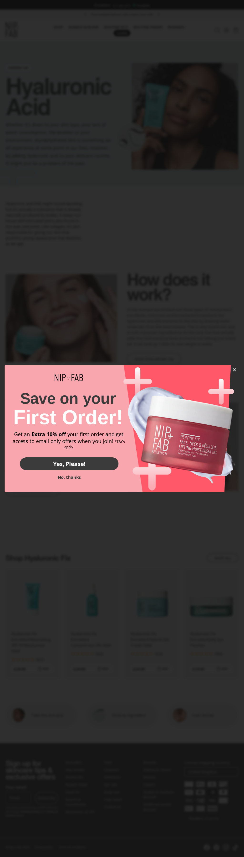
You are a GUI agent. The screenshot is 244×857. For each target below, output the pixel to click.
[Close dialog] (235, 370)
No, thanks (69, 477)
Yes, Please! (69, 463)
